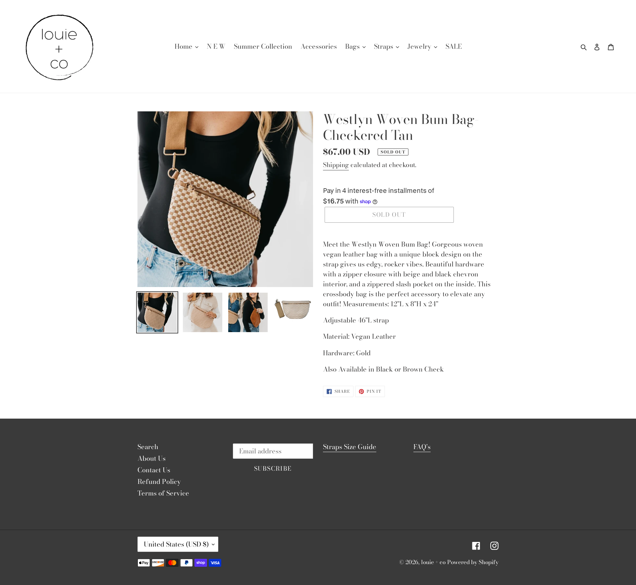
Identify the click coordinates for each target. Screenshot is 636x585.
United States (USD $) (176, 544)
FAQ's (422, 446)
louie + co (433, 562)
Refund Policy (159, 481)
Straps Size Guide (349, 446)
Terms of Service (163, 493)
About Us (151, 458)
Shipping (336, 165)
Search (147, 446)
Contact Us (153, 470)
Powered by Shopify (473, 562)
